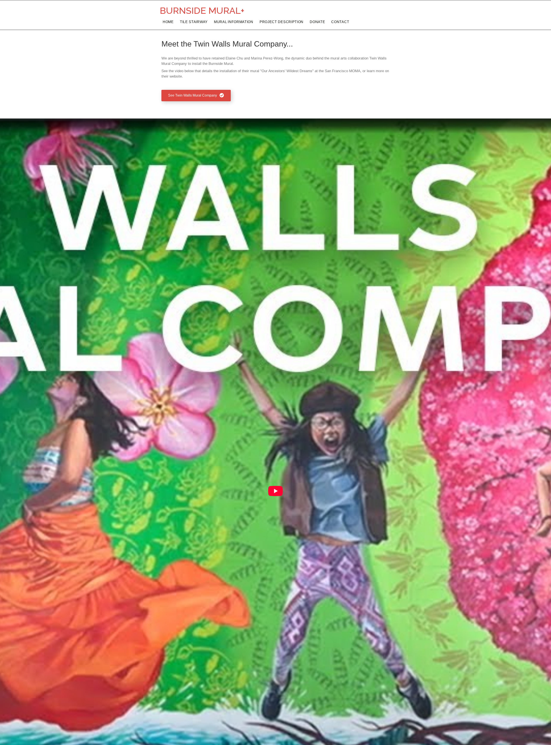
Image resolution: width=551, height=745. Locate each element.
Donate (317, 22)
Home (168, 22)
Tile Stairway (194, 22)
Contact (340, 22)
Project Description (281, 22)
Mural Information (233, 22)
